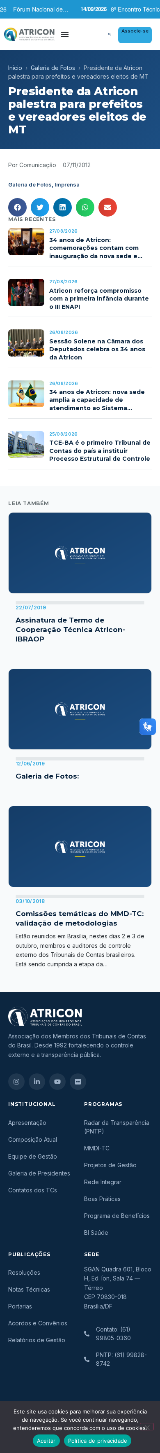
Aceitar (46, 1440)
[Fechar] (147, 1426)
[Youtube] (57, 1081)
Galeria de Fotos (53, 67)
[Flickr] (78, 1081)
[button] (109, 34)
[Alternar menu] (65, 34)
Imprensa (67, 184)
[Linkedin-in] (37, 1081)
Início (15, 67)
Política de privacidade (98, 1440)
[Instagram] (16, 1081)
